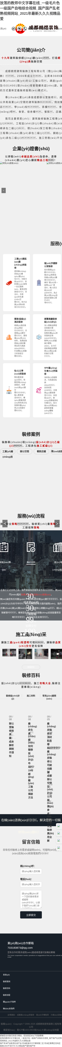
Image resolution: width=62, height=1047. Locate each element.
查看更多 (31, 667)
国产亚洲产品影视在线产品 (11, 1043)
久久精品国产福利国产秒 (25, 1046)
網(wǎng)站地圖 (51, 1030)
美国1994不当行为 (7, 1046)
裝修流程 (47, 28)
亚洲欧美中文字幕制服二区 (33, 1043)
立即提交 (31, 915)
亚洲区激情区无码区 (52, 1043)
